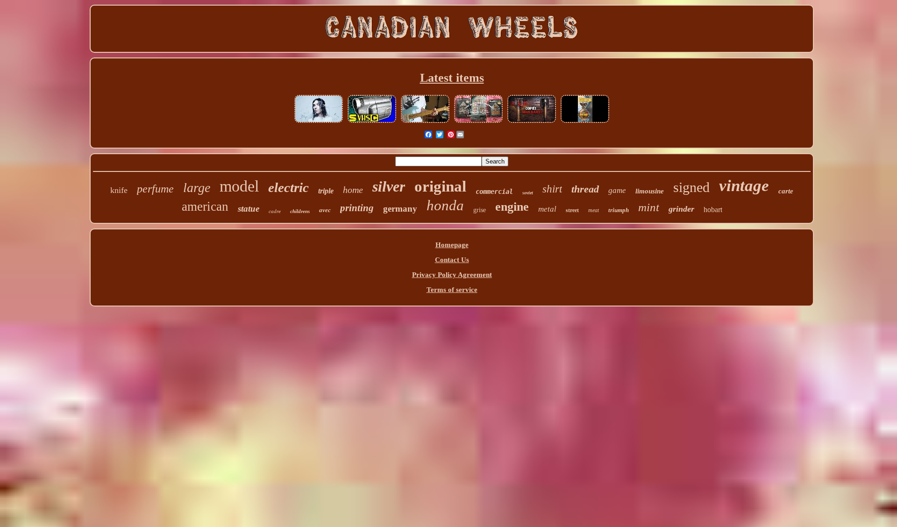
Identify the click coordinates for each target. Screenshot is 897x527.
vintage (744, 186)
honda (445, 205)
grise (479, 210)
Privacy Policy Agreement (452, 274)
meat (593, 210)
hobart (713, 210)
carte (785, 191)
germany (400, 209)
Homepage (452, 245)
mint (648, 207)
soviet (527, 192)
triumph (618, 210)
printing (357, 208)
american (205, 206)
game (617, 190)
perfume (155, 189)
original (440, 186)
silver (388, 186)
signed (691, 187)
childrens (300, 211)
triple (326, 191)
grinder (681, 209)
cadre (275, 211)
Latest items (452, 78)
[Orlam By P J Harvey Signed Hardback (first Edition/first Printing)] (318, 122)
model (239, 186)
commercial (494, 191)
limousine (649, 191)
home (353, 190)
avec (325, 210)
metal (547, 209)
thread (585, 189)
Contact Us (452, 260)
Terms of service (452, 289)
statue (248, 209)
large (196, 187)
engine (512, 207)
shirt (552, 189)
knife (119, 190)
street (572, 210)
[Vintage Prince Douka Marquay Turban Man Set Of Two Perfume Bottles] (585, 122)
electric (288, 187)
